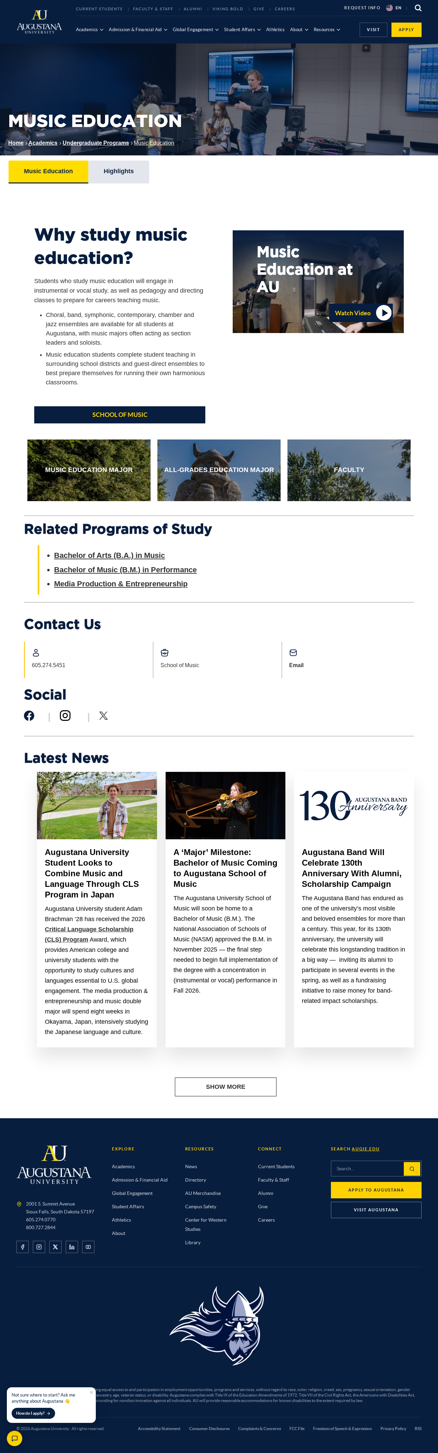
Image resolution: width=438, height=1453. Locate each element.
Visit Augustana (376, 1210)
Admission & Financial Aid (135, 29)
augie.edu (365, 1149)
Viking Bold (227, 9)
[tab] (48, 172)
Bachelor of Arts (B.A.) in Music (109, 555)
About (296, 29)
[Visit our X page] (55, 1247)
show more (225, 1086)
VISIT (373, 29)
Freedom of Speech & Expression (342, 1428)
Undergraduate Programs (96, 143)
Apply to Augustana (376, 1190)
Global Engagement (193, 29)
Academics (87, 29)
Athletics (275, 29)
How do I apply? (30, 1413)
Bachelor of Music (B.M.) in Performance (125, 569)
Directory (195, 1180)
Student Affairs (239, 29)
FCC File (297, 1428)
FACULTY (349, 469)
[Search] (412, 1169)
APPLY (406, 29)
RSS (418, 1428)
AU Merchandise (203, 1193)
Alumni (193, 9)
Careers (285, 9)
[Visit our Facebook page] (22, 1247)
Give (259, 9)
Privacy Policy (393, 1428)
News (191, 1166)
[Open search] (418, 7)
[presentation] (48, 171)
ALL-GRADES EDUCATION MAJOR (219, 469)
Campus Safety (200, 1206)
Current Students (99, 9)
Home (16, 143)
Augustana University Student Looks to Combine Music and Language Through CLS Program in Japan (92, 873)
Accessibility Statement (159, 1428)
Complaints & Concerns (259, 1428)
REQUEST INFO (362, 7)
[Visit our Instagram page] (39, 1247)
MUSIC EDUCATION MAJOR (89, 469)
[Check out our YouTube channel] (88, 1247)
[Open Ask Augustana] (14, 1438)
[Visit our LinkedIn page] (72, 1247)
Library (193, 1242)
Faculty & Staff (153, 9)
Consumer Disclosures (209, 1428)
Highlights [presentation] (119, 171)
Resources (324, 29)
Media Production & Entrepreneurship (121, 583)
